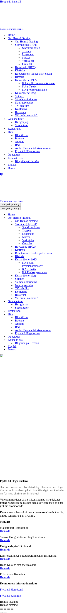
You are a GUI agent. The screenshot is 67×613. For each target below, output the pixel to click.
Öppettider (14, 154)
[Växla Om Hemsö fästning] (62, 217)
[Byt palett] (33, 174)
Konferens (21, 108)
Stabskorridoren (31, 47)
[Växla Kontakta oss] (62, 339)
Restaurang (14, 128)
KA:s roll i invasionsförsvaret (38, 83)
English (12, 164)
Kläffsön (20, 70)
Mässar (26, 57)
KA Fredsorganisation (34, 89)
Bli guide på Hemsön (27, 161)
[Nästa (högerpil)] (5, 612)
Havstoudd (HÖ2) (25, 67)
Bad (17, 144)
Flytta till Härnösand (11, 589)
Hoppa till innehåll (10, 1)
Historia (19, 76)
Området (27, 64)
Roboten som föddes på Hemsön (33, 73)
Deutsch (12, 168)
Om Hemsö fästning (26, 41)
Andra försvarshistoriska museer (33, 148)
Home (11, 34)
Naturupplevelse (24, 102)
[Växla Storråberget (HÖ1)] (62, 224)
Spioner (19, 96)
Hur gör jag (21, 122)
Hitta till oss (21, 135)
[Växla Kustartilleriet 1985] (62, 259)
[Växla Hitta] (62, 314)
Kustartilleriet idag (25, 92)
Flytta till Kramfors (10, 595)
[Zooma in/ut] (1, 609)
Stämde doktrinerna (26, 99)
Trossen (26, 51)
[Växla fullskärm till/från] (5, 609)
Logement (28, 54)
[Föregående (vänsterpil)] (1, 612)
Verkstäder (28, 60)
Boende (19, 138)
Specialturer (21, 125)
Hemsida (5, 530)
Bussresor (20, 112)
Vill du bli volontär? (26, 115)
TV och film (22, 105)
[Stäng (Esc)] (12, 609)
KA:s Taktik (29, 86)
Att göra (19, 141)
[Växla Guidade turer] (62, 301)
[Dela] (8, 609)
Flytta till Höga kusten (27, 151)
